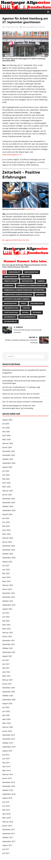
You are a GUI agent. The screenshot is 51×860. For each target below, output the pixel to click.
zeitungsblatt (10, 317)
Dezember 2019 (8, 735)
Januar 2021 (7, 684)
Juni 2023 (6, 569)
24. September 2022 (11, 27)
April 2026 (6, 435)
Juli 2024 (5, 518)
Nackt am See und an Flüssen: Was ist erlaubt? (20, 394)
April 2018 (6, 814)
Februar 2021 (7, 680)
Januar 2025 (7, 494)
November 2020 (8, 692)
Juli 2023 (5, 565)
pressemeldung (36, 303)
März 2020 (6, 723)
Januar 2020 (7, 731)
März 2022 (6, 629)
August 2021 (7, 656)
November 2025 (8, 455)
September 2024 (8, 510)
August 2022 (7, 609)
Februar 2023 (7, 585)
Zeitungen (37, 312)
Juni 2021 (6, 664)
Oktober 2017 (7, 837)
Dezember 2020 (8, 688)
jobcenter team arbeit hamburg (17, 299)
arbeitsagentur (10, 277)
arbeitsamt (25, 277)
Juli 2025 (5, 471)
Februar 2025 (7, 491)
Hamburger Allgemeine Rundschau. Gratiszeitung (24, 290)
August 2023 (7, 561)
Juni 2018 (6, 806)
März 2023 (6, 581)
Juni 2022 (6, 617)
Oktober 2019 (7, 743)
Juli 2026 (5, 424)
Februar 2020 (7, 727)
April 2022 (6, 624)
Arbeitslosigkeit (10, 281)
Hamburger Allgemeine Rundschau (32, 286)
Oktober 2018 (7, 790)
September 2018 (8, 794)
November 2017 (8, 833)
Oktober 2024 (7, 506)
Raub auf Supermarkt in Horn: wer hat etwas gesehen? (24, 377)
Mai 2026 (6, 431)
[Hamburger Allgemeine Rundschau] (25, 8)
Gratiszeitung (27, 281)
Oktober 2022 (7, 601)
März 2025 (6, 487)
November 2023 (8, 550)
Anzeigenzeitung (31, 272)
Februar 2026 (7, 443)
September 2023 (8, 557)
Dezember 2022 (8, 593)
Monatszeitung (10, 303)
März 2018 (6, 818)
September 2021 (8, 652)
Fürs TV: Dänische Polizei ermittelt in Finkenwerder (22, 402)
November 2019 (8, 739)
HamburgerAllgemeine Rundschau (18, 295)
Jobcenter (40, 295)
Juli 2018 (5, 802)
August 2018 (7, 798)
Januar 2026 (7, 447)
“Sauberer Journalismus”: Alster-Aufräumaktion (21, 398)
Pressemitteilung (11, 308)
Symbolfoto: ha (30, 209)
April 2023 (6, 577)
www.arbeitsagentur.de (11, 154)
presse (23, 303)
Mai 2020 (6, 715)
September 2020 (8, 699)
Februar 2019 (7, 774)
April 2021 (6, 672)
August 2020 (7, 703)
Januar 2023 (7, 589)
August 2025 (7, 467)
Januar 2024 (7, 542)
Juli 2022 (5, 613)
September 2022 (8, 605)
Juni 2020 (6, 711)
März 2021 (6, 676)
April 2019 (6, 766)
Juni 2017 (6, 853)
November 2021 (8, 644)
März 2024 (6, 534)
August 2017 (7, 845)
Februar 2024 (7, 538)
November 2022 (8, 597)
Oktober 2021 (7, 648)
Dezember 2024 (8, 498)
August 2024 (7, 514)
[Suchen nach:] (25, 356)
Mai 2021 (6, 668)
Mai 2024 (6, 526)
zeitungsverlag (10, 321)
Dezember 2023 (8, 546)
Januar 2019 (7, 778)
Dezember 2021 (8, 640)
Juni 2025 (6, 475)
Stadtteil (26, 308)
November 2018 (8, 786)
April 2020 (6, 719)
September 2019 (8, 747)
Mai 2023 (6, 573)
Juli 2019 (5, 755)
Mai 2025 (6, 479)
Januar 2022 (7, 636)
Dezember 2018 (8, 782)
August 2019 (7, 751)
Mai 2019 (6, 762)
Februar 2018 (7, 822)
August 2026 (7, 420)
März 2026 (6, 439)
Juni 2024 (6, 522)
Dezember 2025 (8, 451)
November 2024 (8, 502)
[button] (47, 11)
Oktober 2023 (7, 554)
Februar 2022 (7, 632)
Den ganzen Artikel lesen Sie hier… (16, 240)
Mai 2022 (6, 621)
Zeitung (25, 312)
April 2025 (6, 483)
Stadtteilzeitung (11, 312)
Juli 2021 (5, 660)
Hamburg (41, 281)
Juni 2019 (6, 758)
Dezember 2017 (8, 829)
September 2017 (8, 841)
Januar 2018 (7, 825)
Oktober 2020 (7, 695)
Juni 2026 (6, 428)
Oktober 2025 (7, 459)
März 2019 (6, 770)
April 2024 (6, 530)
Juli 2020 (5, 707)
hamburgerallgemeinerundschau (33, 27)
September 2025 (8, 463)
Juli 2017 (5, 849)
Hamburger (8, 286)
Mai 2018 (6, 810)
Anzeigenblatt (14, 272)
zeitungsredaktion (27, 317)
